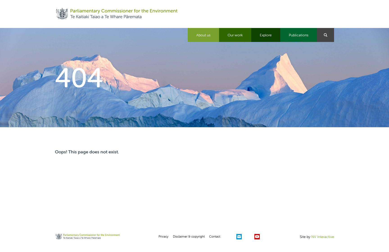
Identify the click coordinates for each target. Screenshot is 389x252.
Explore (266, 35)
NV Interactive (322, 236)
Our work (235, 35)
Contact (214, 236)
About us (203, 35)
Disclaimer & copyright (189, 236)
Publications (298, 35)
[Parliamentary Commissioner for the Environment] (116, 14)
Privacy (163, 236)
